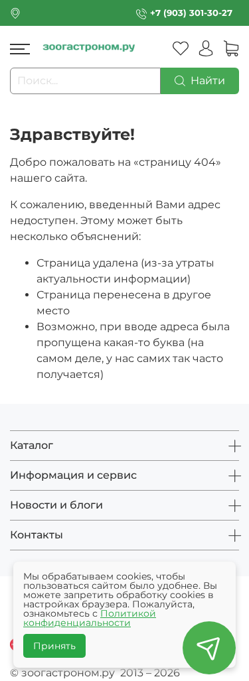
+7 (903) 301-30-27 (191, 13)
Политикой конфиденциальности (89, 618)
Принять (54, 646)
